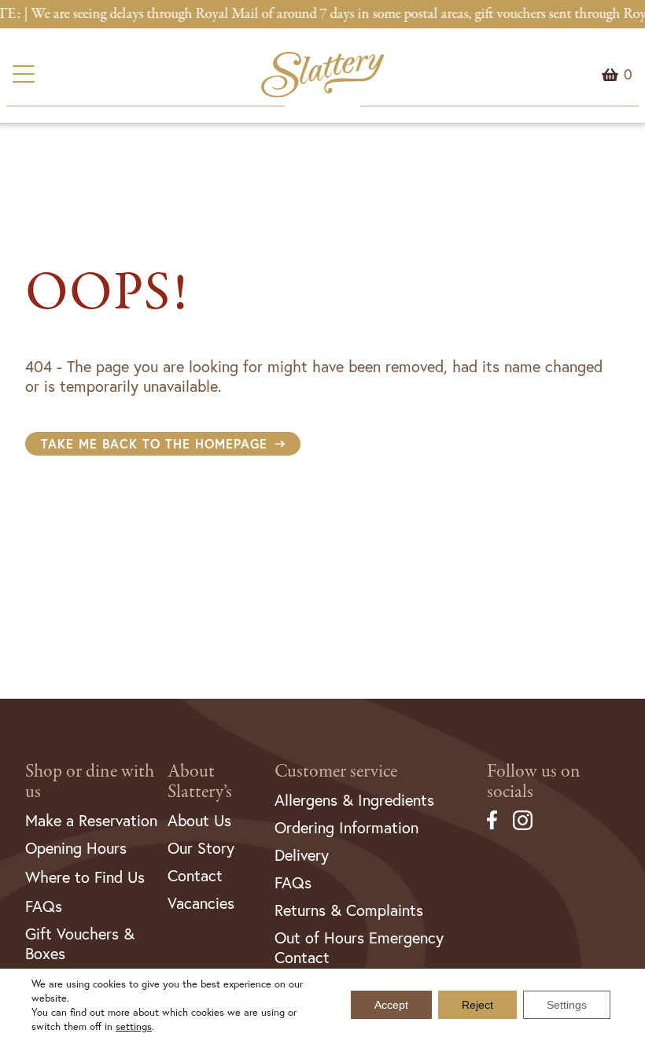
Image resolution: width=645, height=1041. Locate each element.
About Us (199, 820)
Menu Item (628, 74)
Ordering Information (346, 827)
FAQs (43, 906)
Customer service (336, 771)
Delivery (302, 855)
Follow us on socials (533, 782)
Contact (195, 875)
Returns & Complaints (349, 910)
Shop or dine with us (89, 782)
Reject (477, 1005)
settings (134, 1026)
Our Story (201, 848)
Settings (567, 1005)
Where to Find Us (85, 877)
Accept (391, 1005)
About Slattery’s (200, 782)
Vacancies (201, 903)
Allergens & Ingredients (354, 800)
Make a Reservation (91, 820)
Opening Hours (76, 848)
